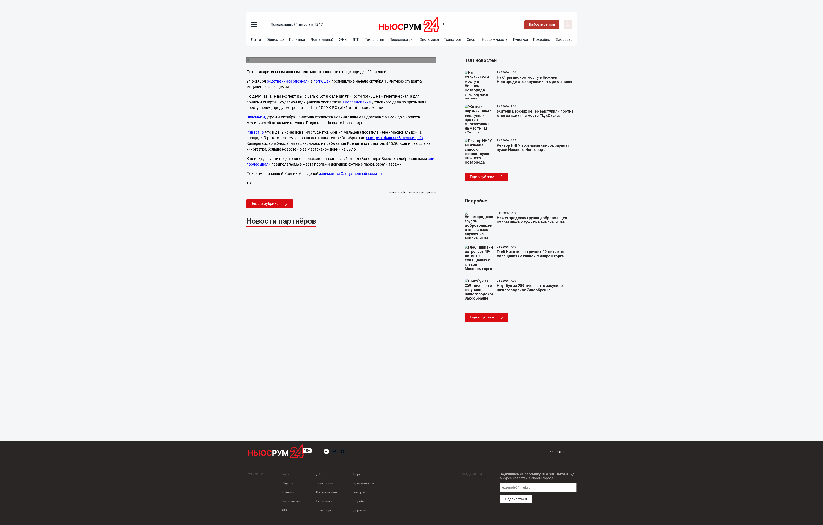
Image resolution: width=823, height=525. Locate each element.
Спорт (472, 39)
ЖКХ (343, 39)
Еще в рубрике (265, 203)
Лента (256, 39)
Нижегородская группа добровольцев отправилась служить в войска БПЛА (532, 220)
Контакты (557, 452)
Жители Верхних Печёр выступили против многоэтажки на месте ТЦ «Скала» (535, 113)
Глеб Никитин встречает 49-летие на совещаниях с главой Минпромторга (530, 254)
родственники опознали (288, 81)
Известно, (255, 132)
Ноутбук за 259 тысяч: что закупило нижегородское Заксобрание (530, 288)
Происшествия (402, 39)
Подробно (541, 39)
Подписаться (516, 499)
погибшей (322, 81)
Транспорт (452, 39)
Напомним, (256, 117)
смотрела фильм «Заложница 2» (394, 138)
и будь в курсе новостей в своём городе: (538, 476)
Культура (520, 39)
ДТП (356, 39)
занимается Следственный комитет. (351, 174)
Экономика (429, 39)
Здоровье (564, 39)
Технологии (374, 39)
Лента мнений (322, 39)
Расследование (357, 102)
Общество (275, 39)
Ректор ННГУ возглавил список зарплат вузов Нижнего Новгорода (533, 147)
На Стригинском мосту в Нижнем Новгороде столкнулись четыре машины (534, 79)
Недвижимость (495, 39)
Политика (297, 39)
